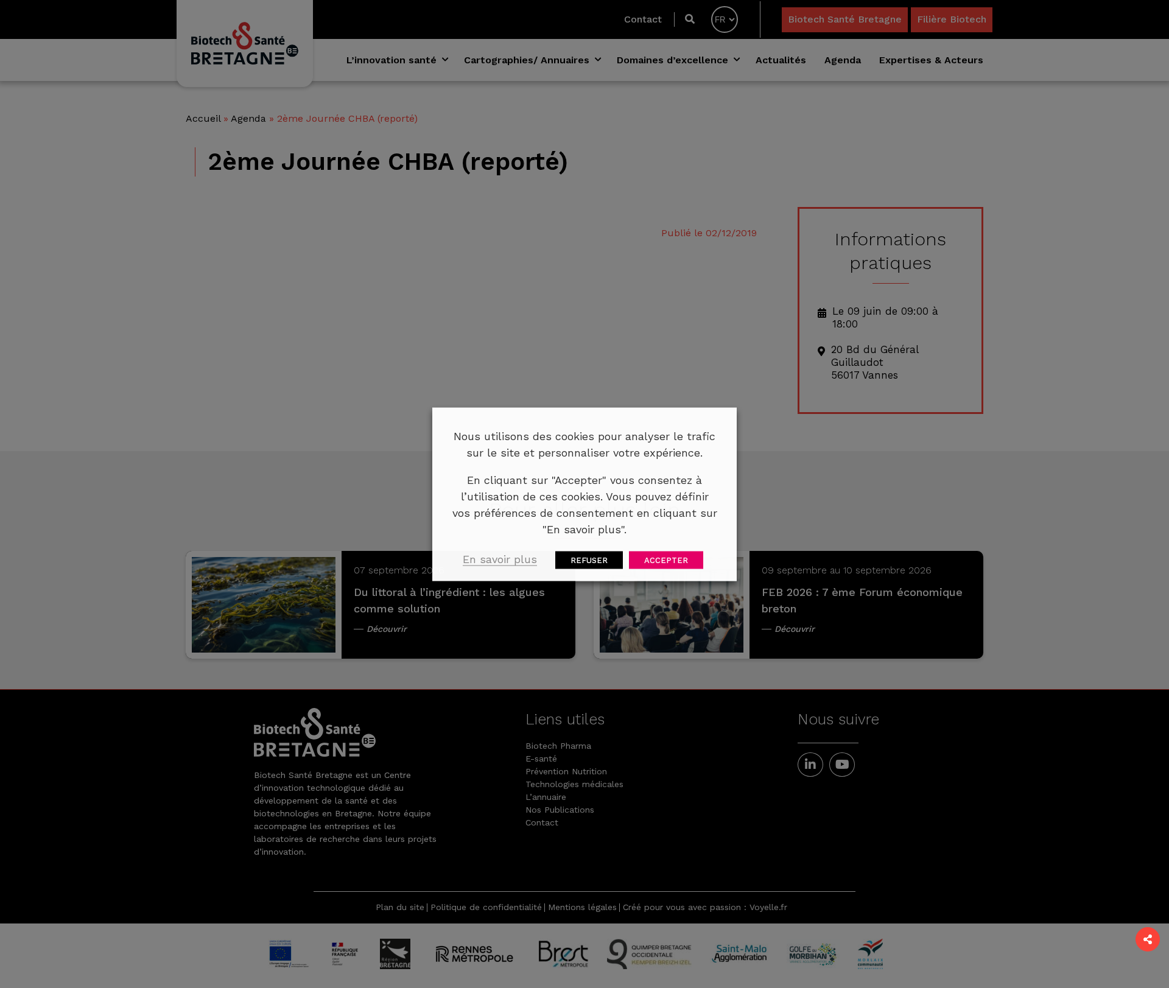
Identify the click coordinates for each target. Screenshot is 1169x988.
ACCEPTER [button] (666, 559)
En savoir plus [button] (500, 558)
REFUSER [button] (589, 559)
